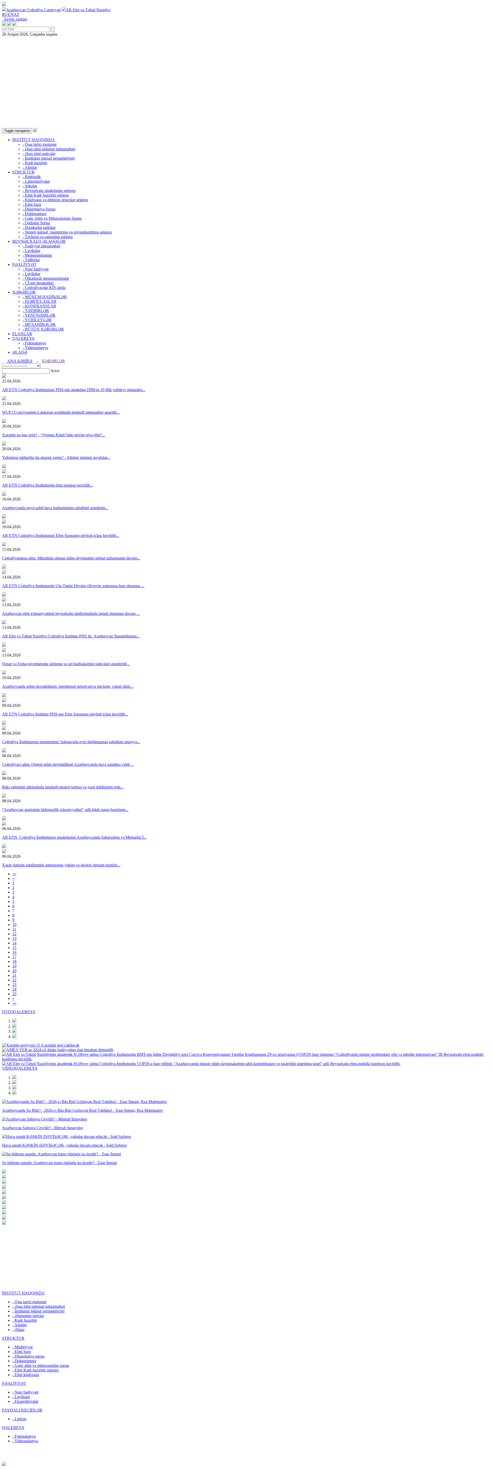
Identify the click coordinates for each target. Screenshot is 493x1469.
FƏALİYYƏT (24, 264)
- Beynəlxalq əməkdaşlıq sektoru (49, 190)
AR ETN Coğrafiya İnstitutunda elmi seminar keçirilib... (47, 485)
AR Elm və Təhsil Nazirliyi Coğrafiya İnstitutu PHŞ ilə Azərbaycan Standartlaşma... (71, 636)
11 (14, 929)
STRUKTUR (23, 172)
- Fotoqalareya (34, 343)
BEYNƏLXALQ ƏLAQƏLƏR (39, 241)
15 (14, 947)
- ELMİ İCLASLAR (39, 301)
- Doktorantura (34, 213)
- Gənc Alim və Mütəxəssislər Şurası (52, 218)
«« (14, 874)
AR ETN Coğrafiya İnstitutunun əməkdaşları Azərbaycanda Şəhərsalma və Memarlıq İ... (74, 837)
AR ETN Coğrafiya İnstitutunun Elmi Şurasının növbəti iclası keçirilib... (60, 535)
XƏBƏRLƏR (24, 292)
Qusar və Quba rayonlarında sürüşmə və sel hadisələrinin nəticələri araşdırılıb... (66, 664)
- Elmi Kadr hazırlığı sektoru (46, 195)
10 (14, 924)
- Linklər (19, 1419)
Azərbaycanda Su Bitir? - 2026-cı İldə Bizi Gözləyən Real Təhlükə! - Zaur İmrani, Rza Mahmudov (82, 1110)
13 (14, 938)
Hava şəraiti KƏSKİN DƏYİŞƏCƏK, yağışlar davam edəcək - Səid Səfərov (64, 1145)
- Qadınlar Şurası (36, 223)
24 (14, 989)
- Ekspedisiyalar (25, 1401)
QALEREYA (23, 338)
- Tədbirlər (31, 260)
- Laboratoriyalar (36, 181)
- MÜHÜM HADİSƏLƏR (45, 297)
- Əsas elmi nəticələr (39, 153)
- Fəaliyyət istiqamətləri (41, 246)
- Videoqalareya (35, 347)
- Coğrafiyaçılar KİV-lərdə (44, 287)
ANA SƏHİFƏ (19, 361)
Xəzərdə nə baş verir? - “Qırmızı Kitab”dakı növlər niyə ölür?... (53, 435)
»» (14, 1003)
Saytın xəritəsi (14, 19)
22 (14, 980)
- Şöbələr (30, 186)
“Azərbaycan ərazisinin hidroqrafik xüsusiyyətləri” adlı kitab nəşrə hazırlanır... (65, 809)
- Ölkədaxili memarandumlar (46, 278)
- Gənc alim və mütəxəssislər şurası (40, 1365)
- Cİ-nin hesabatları (38, 283)
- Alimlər (30, 167)
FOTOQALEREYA (18, 1012)
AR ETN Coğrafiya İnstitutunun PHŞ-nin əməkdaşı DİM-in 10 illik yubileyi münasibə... (73, 390)
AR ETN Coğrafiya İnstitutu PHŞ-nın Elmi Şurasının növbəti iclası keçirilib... (65, 714)
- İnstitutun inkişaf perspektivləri (49, 158)
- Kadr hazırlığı (35, 163)
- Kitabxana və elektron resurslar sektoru (55, 200)
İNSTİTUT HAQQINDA (33, 140)
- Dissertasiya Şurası (39, 209)
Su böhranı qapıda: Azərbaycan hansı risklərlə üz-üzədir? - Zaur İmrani (59, 1163)
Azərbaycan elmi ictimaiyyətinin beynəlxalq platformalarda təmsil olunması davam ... (71, 613)
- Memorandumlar (37, 255)
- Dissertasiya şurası (28, 1356)
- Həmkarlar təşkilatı (39, 227)
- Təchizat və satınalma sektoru (48, 237)
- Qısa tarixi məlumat (39, 144)
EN (11, 14)
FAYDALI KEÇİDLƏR (22, 1410)
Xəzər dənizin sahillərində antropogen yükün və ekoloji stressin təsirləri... (61, 865)
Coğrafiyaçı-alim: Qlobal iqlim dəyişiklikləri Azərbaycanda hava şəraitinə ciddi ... (68, 764)
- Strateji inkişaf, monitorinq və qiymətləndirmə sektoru (67, 232)
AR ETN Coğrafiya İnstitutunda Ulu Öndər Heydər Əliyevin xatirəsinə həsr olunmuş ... (73, 586)
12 (14, 934)
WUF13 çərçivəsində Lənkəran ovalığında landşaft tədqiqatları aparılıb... (61, 412)
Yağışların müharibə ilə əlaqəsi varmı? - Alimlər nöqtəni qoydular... (56, 457)
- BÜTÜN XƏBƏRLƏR (43, 329)
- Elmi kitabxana (25, 1375)
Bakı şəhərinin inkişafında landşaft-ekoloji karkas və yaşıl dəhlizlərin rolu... (63, 787)
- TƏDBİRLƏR (36, 310)
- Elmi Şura (32, 204)
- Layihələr (31, 250)
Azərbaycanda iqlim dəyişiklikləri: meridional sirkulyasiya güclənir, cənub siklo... (68, 686)
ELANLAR (22, 334)
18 (14, 961)
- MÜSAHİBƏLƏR (39, 324)
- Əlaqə (18, 1329)
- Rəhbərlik (32, 177)
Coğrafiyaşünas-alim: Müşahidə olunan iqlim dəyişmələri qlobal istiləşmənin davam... (71, 558)
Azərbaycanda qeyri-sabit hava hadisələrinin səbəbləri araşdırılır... (55, 508)
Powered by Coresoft (246, 1459)
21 (14, 975)
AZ (16, 14)
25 (14, 994)
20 (14, 971)
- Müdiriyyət (22, 1347)
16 (14, 952)
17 (14, 957)
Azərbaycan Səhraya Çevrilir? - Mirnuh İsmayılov (42, 1128)
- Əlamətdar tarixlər (28, 1315)
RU (5, 14)
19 (14, 966)
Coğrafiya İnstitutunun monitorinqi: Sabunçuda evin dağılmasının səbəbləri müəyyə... (71, 742)
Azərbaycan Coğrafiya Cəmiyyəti (33, 10)
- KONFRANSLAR (39, 306)
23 (14, 984)
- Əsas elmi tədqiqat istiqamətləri (49, 149)
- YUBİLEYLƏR (37, 320)
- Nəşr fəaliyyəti (36, 269)
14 (14, 943)
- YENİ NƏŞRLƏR (39, 315)
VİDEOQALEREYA (19, 1068)
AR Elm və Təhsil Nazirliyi (88, 10)
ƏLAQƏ (19, 352)
